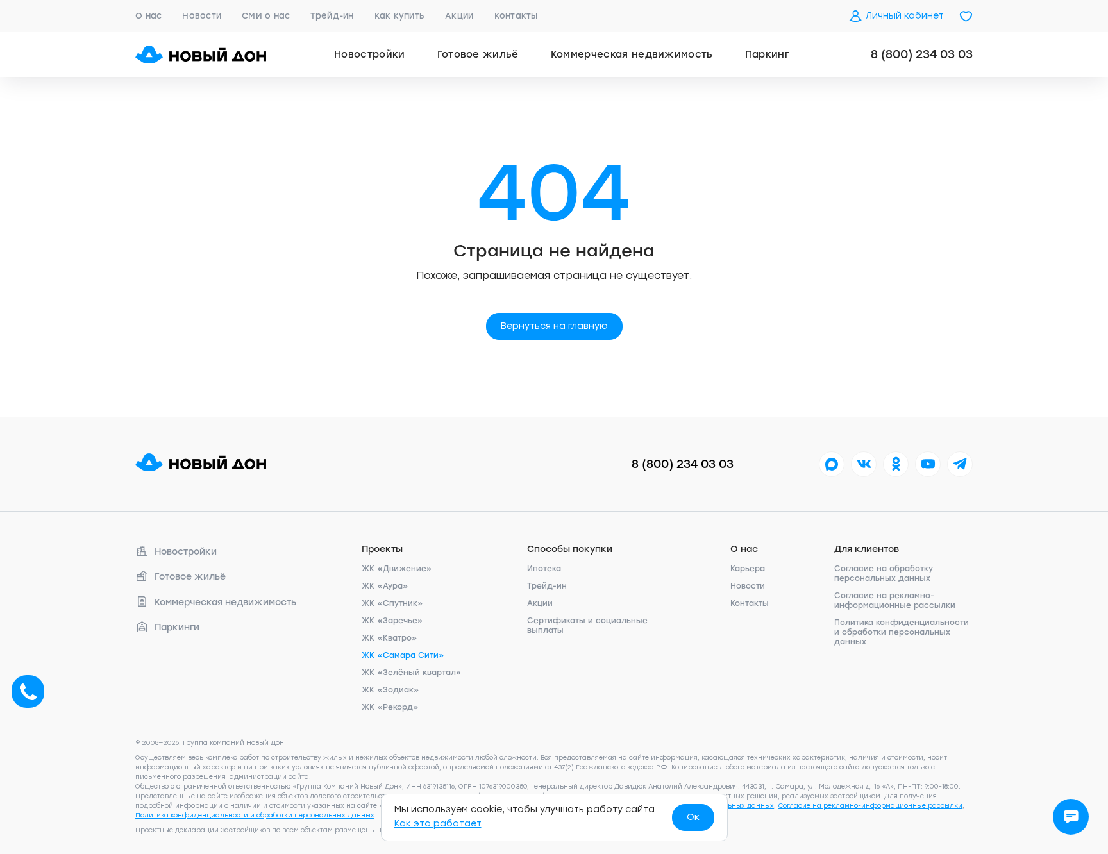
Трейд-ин (331, 16)
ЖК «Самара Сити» (403, 655)
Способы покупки (569, 549)
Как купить (399, 16)
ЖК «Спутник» (392, 603)
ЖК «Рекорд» (390, 707)
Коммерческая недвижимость (632, 54)
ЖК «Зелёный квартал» (412, 672)
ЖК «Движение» (397, 568)
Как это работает (438, 823)
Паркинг (767, 54)
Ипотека (544, 568)
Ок (693, 817)
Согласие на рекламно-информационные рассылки (894, 600)
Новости (201, 16)
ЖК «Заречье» (392, 620)
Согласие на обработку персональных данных (883, 573)
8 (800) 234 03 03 (922, 54)
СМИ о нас (266, 16)
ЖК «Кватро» (389, 637)
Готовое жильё (478, 54)
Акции (459, 16)
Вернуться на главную (554, 326)
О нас (148, 16)
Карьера (747, 568)
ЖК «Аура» (385, 586)
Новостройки (369, 54)
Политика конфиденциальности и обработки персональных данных (901, 632)
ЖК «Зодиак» (390, 689)
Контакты (516, 16)
